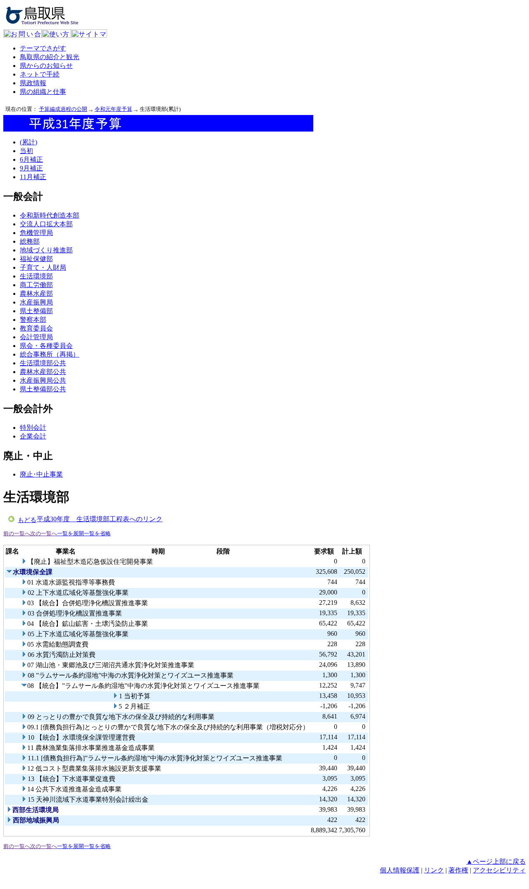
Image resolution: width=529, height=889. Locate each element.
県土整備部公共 (43, 389)
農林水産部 (36, 293)
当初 (26, 150)
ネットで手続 (40, 74)
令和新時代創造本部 (49, 215)
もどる (27, 520)
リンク (434, 870)
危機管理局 (36, 232)
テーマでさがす (43, 48)
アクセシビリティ (499, 870)
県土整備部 (36, 310)
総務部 (30, 241)
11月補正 (33, 176)
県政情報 (33, 82)
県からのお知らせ (46, 65)
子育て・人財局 (43, 267)
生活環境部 (36, 276)
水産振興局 (36, 302)
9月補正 (31, 168)
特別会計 (33, 427)
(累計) (28, 142)
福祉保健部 (36, 258)
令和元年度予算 (113, 109)
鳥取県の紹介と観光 (49, 56)
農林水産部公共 (43, 371)
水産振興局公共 (43, 380)
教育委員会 (36, 328)
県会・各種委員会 (46, 345)
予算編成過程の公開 (63, 109)
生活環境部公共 (43, 363)
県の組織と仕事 (43, 91)
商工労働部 (36, 284)
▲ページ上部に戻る (496, 861)
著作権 (458, 870)
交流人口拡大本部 (46, 224)
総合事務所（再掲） (49, 354)
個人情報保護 (399, 870)
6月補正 (31, 159)
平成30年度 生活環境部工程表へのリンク (99, 518)
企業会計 (33, 436)
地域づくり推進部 (46, 250)
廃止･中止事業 (41, 474)
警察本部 (33, 319)
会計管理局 (36, 336)
